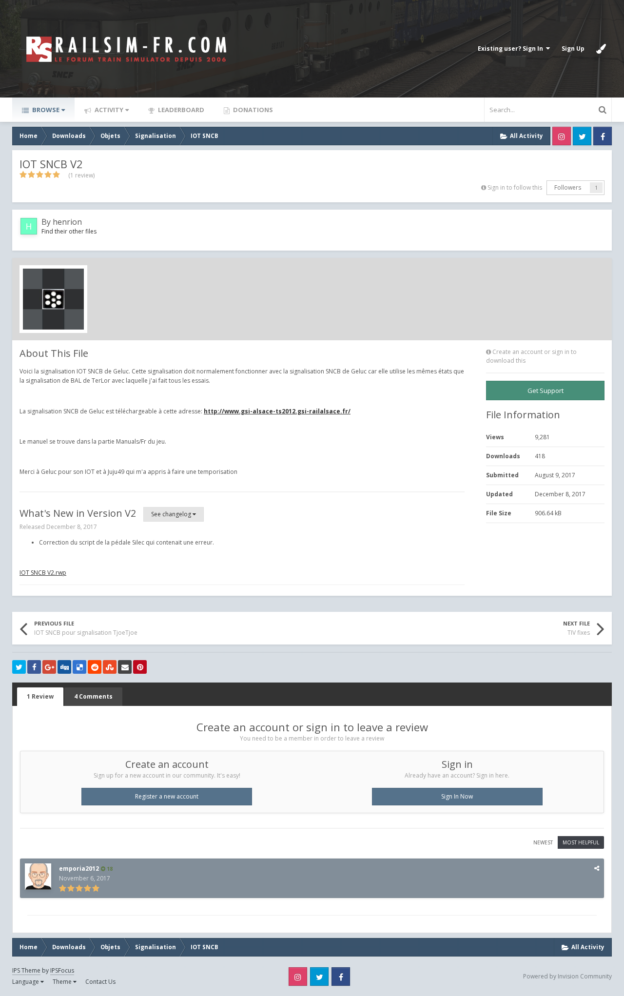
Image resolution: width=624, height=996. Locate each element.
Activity (108, 109)
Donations (252, 109)
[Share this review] (596, 868)
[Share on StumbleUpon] (110, 667)
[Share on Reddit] (94, 667)
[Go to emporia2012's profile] (38, 876)
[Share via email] (125, 667)
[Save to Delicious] (79, 667)
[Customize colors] (601, 49)
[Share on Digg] (64, 667)
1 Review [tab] (40, 696)
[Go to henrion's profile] (28, 226)
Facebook (602, 136)
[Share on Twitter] (19, 667)
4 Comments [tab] (93, 696)
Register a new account (166, 796)
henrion (67, 221)
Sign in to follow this (515, 187)
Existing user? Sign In (512, 48)
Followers (567, 187)
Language (26, 981)
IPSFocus (62, 970)
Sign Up (573, 48)
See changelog (172, 514)
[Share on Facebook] (34, 667)
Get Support (545, 390)
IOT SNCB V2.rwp (43, 572)
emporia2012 (79, 868)
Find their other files (69, 231)
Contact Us (100, 981)
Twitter (582, 136)
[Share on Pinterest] (140, 667)
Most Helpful (581, 842)
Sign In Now (457, 796)
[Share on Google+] (49, 667)
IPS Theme (26, 970)
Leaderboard (180, 109)
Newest (543, 842)
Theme (63, 981)
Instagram (561, 136)
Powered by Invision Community (567, 976)
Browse (45, 109)
